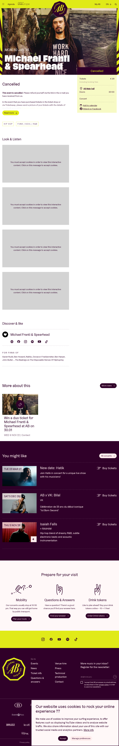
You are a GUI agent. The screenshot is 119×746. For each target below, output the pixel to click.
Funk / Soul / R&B (27, 124)
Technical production (61, 675)
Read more (9, 112)
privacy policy (104, 685)
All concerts (106, 455)
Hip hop (8, 124)
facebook (51, 639)
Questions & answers (37, 679)
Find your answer (58, 615)
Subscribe (115, 677)
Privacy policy (25, 742)
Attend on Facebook (92, 108)
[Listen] (34, 539)
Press (58, 668)
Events (34, 663)
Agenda (11, 4)
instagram (43, 639)
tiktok (76, 639)
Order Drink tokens (96, 615)
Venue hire (60, 663)
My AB (97, 4)
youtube (59, 639)
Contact (59, 681)
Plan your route (20, 619)
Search (116, 4)
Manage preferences (81, 738)
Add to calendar (90, 105)
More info (89, 730)
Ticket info (36, 673)
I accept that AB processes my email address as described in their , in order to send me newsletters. (100, 684)
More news (107, 385)
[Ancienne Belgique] (59, 9)
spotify (67, 639)
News (34, 668)
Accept (63, 738)
